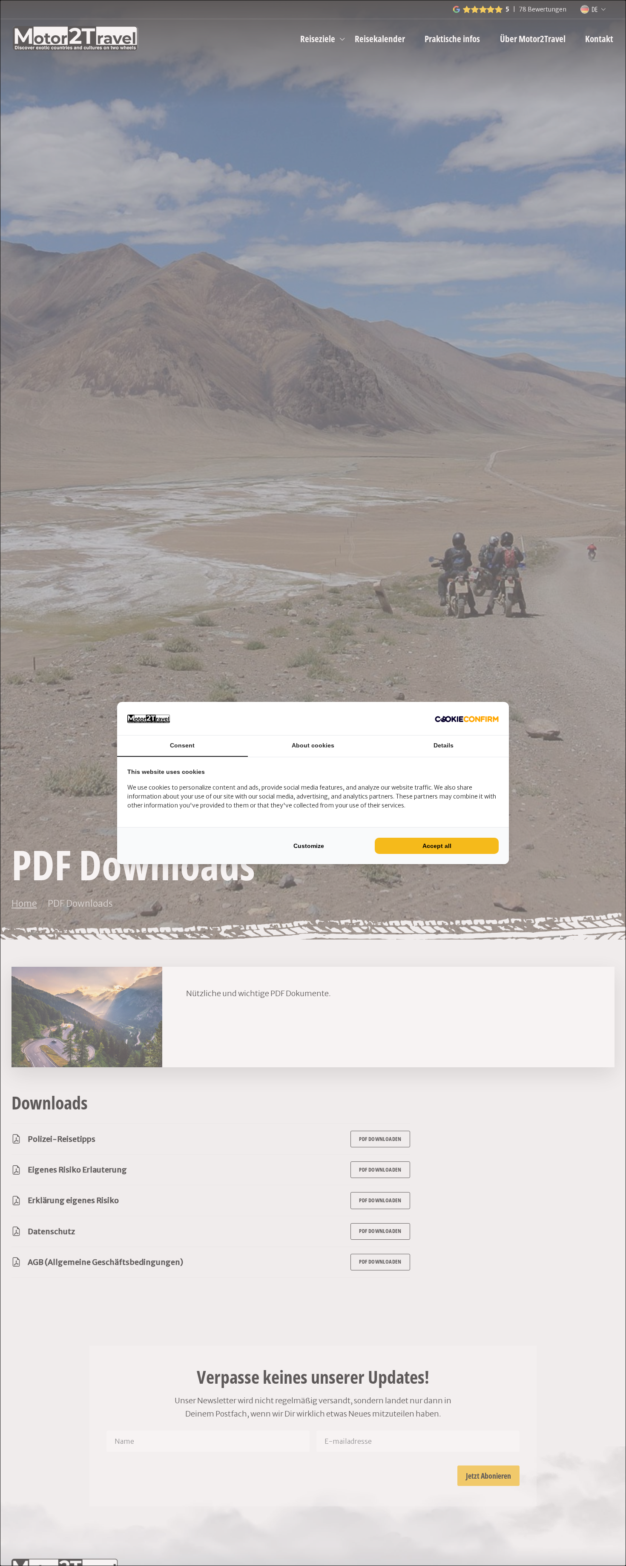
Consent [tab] (182, 745)
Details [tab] (444, 745)
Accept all (436, 845)
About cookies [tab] (313, 745)
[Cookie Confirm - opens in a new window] (467, 718)
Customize (308, 845)
